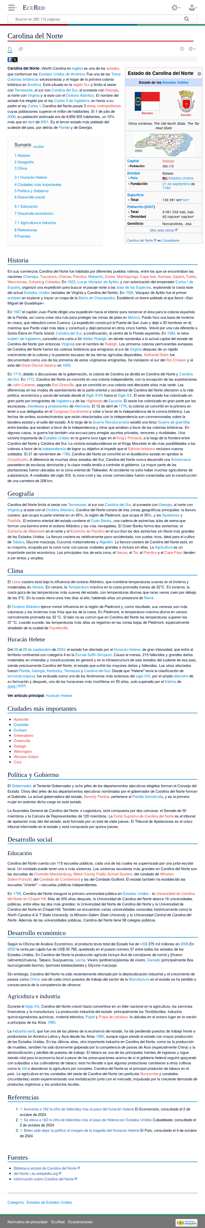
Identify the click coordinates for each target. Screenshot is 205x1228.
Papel (90, 1016)
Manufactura (139, 979)
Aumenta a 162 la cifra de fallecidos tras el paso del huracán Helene (79, 1108)
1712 (30, 379)
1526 (129, 292)
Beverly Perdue (96, 796)
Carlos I (34, 105)
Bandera (147, 113)
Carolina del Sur (64, 89)
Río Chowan (176, 359)
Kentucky (54, 670)
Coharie (34, 281)
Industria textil (23, 1031)
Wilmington (23, 751)
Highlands (94, 400)
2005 (12, 686)
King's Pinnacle (129, 437)
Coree (110, 276)
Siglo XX (125, 395)
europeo (14, 297)
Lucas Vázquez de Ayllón (97, 281)
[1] (18, 685)
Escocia (115, 400)
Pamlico (79, 276)
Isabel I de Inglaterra (24, 338)
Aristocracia (180, 459)
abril (31, 121)
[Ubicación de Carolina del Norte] (164, 143)
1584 (171, 333)
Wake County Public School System (102, 873)
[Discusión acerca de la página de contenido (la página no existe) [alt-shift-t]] (20, 48)
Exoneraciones (80, 1221)
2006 (12, 116)
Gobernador (21, 785)
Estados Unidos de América (61, 73)
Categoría (16, 1202)
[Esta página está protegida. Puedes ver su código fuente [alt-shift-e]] (173, 48)
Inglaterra (64, 400)
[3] (24, 685)
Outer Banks (101, 520)
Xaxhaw (164, 276)
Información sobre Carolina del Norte (44, 1178)
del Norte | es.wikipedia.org (36, 1173)
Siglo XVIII (94, 395)
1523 (71, 281)
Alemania (82, 405)
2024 (61, 649)
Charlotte (21, 724)
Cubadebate (170, 240)
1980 (100, 1036)
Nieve (149, 597)
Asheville (21, 719)
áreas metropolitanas (104, 105)
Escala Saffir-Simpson (93, 654)
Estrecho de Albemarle (26, 531)
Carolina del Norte (140, 240)
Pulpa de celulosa (113, 1016)
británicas (30, 79)
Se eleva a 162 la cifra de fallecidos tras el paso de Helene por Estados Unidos (88, 1119)
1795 (17, 893)
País (134, 177)
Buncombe (149, 1073)
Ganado (153, 959)
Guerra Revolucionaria (110, 422)
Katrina (170, 681)
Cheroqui (30, 276)
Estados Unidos (175, 82)
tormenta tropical (21, 675)
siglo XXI (143, 675)
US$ (143, 943)
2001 (44, 121)
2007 (150, 206)
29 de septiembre (37, 649)
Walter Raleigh (94, 338)
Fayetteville (58, 627)
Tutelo (191, 276)
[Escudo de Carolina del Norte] (186, 101)
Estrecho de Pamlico (87, 531)
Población (135, 206)
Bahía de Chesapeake (96, 297)
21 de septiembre (176, 183)
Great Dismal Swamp (38, 365)
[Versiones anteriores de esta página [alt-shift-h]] (182, 48)
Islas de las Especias (133, 287)
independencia (54, 448)
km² (186, 199)
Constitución (18, 459)
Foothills (14, 520)
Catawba (52, 281)
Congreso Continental (70, 411)
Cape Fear (173, 552)
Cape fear (148, 276)
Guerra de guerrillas (174, 422)
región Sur (81, 84)
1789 (166, 187)
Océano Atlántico (80, 95)
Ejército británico (141, 448)
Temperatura (78, 586)
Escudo (186, 115)
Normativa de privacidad (27, 1221)
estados (113, 68)
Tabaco (18, 541)
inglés (77, 68)
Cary (18, 761)
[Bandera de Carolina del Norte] (147, 100)
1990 (51, 1022)
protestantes (58, 405)
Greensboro (23, 735)
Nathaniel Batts (156, 354)
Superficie (135, 194)
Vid (24, 1068)
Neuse (121, 552)
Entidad (133, 173)
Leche (80, 959)
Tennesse (72, 670)
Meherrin (95, 276)
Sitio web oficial (162, 230)
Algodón (106, 541)
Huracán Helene (127, 649)
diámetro (181, 675)
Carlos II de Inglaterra (71, 100)
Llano (16, 581)
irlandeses (36, 405)
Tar (135, 552)
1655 (66, 365)
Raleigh (168, 160)
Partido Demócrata (147, 796)
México (134, 317)
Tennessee (23, 89)
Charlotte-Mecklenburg (52, 873)
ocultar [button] (38, 146)
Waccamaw (17, 281)
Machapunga (127, 276)
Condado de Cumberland (59, 879)
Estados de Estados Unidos (49, 1202)
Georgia (111, 89)
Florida (64, 127)
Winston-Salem (26, 756)
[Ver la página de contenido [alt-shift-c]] (10, 48)
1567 (17, 311)
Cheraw (64, 276)
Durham (20, 730)
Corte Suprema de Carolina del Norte (144, 815)
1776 (123, 405)
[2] (21, 685)
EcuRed (34, 7)
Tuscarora (48, 276)
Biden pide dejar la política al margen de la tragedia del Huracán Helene (81, 1130)
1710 (17, 373)
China (34, 979)
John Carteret (23, 384)
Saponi (178, 276)
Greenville (22, 740)
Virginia (34, 95)
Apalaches (171, 515)
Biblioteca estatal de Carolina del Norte (45, 1168)
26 (16, 649)
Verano (38, 586)
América (34, 84)
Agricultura (163, 547)
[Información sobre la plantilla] (199, 72)
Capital (133, 160)
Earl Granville (63, 384)
